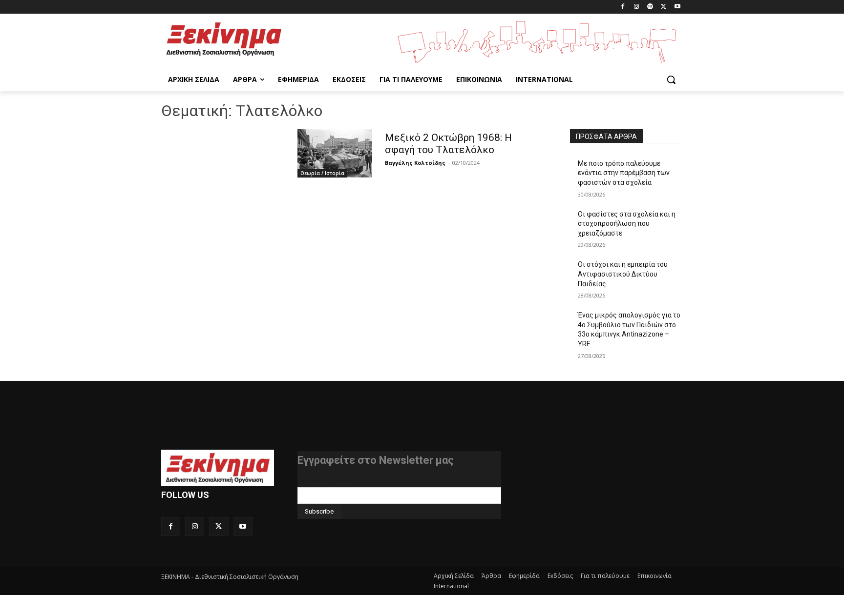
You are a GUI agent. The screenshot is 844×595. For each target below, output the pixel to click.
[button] (671, 79)
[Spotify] (650, 7)
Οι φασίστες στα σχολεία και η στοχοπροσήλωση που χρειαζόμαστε (626, 223)
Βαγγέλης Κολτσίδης (415, 162)
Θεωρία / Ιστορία (322, 173)
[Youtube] (677, 7)
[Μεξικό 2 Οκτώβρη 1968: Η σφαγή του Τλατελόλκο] (334, 153)
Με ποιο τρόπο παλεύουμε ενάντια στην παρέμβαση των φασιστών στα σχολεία (624, 172)
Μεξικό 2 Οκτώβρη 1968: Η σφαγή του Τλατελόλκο (448, 144)
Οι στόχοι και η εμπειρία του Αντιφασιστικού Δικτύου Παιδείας (623, 273)
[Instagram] (636, 7)
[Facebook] (623, 7)
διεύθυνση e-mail (323, 483)
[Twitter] (663, 7)
